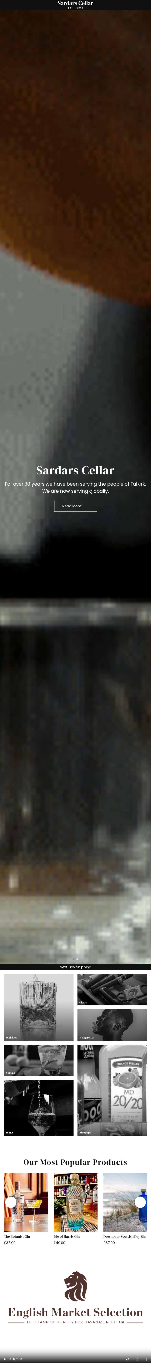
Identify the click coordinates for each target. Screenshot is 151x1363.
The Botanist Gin (17, 1236)
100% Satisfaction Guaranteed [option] (75, 967)
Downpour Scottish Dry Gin (124, 1236)
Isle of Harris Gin (67, 1236)
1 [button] (74, 959)
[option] (75, 487)
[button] (11, 1202)
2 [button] (77, 959)
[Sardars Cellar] (75, 486)
